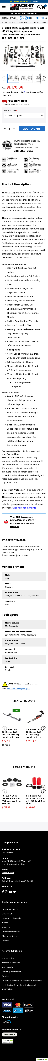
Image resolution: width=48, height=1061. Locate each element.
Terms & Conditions (11, 962)
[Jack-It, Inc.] (21, 7)
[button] (14, 78)
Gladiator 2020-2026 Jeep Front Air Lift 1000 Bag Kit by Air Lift (35, 800)
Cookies (5, 976)
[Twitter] (14, 892)
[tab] (18, 184)
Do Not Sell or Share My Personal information (22, 980)
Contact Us (7, 914)
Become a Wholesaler (12, 918)
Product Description (16, 184)
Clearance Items (9, 936)
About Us (6, 927)
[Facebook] (3, 892)
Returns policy (8, 967)
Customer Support (10, 909)
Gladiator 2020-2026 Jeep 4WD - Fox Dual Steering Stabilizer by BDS (11, 733)
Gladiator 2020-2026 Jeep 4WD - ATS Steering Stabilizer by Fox (34, 733)
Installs (5, 922)
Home (4, 22)
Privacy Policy (8, 958)
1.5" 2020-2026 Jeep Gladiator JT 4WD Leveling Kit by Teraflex (11, 800)
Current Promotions (11, 931)
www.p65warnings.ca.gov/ (18, 688)
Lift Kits (12, 22)
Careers (5, 940)
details (35, 1)
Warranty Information (11, 971)
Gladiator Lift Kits (39, 22)
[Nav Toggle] (4, 8)
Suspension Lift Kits (25, 22)
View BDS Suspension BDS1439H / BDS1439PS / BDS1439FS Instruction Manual (22, 522)
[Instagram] (6, 892)
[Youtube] (10, 892)
